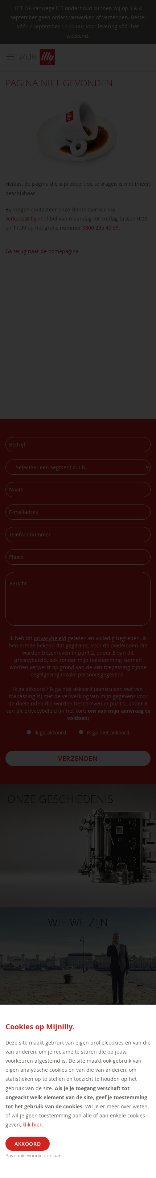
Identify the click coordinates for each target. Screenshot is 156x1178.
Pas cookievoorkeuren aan (33, 1155)
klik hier (32, 1124)
